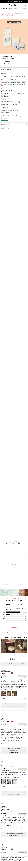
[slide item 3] (7, 584)
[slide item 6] (13, 584)
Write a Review (14, 627)
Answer (3, 698)
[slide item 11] (22, 584)
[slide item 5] (11, 584)
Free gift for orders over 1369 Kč (14, 1)
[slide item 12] (24, 584)
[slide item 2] (5, 584)
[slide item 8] (16, 584)
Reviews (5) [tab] (5, 632)
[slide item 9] (18, 584)
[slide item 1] (3, 584)
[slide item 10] (20, 584)
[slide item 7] (14, 584)
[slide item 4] (9, 584)
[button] (14, 69)
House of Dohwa (6, 56)
